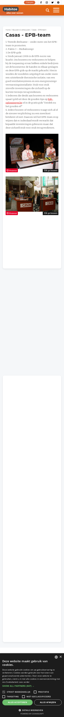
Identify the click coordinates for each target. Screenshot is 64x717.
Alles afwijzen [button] (48, 702)
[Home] (13, 10)
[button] (32, 686)
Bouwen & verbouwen (21, 30)
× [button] (60, 657)
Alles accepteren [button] (17, 702)
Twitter (52, 2)
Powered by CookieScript (32, 713)
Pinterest (58, 2)
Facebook (41, 2)
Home (8, 30)
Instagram (47, 2)
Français (29, 2)
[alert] (32, 685)
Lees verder (24, 682)
